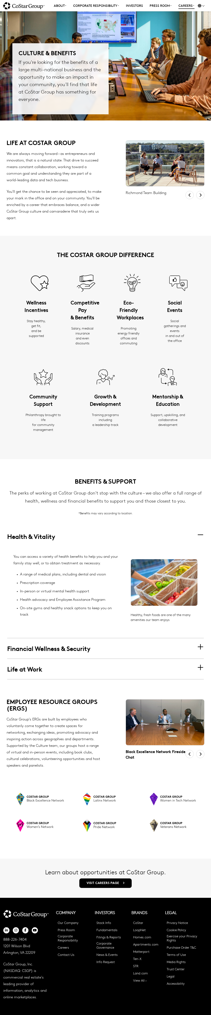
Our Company (68, 923)
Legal (171, 976)
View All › (140, 980)
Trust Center (176, 969)
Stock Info (103, 923)
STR (135, 966)
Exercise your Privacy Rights (182, 938)
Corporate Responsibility (68, 938)
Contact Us (66, 955)
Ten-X (137, 959)
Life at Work (24, 669)
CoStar (138, 923)
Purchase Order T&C (181, 947)
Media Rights (176, 962)
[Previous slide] (189, 195)
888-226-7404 (15, 939)
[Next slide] (200, 195)
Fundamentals (106, 930)
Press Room (66, 930)
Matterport (141, 952)
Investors (134, 5)
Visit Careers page (103, 883)
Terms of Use (176, 955)
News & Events (107, 955)
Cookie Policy (176, 930)
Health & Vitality (31, 536)
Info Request (105, 962)
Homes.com (142, 937)
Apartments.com (145, 944)
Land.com (140, 973)
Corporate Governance (105, 945)
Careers (63, 947)
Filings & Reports (108, 937)
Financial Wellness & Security (48, 648)
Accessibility (176, 983)
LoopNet (139, 930)
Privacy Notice (177, 923)
